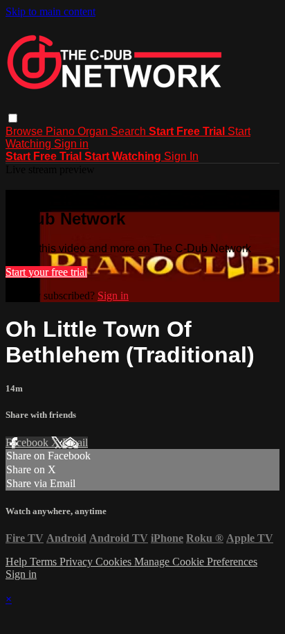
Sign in (71, 144)
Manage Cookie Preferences (195, 561)
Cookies (114, 561)
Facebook (28, 442)
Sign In (181, 156)
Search (130, 131)
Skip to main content (50, 11)
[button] (12, 118)
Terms (44, 561)
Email (75, 442)
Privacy (77, 561)
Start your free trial (46, 272)
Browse (26, 131)
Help (18, 561)
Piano (61, 131)
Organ (94, 131)
